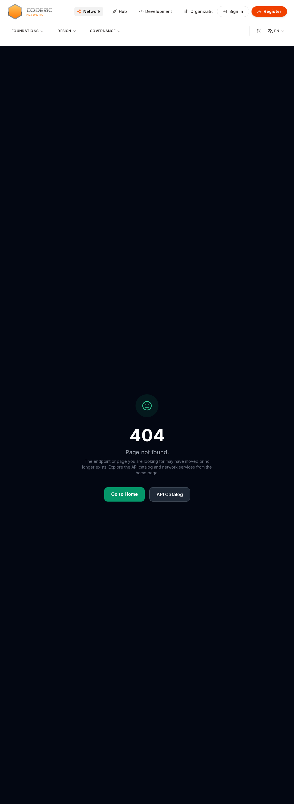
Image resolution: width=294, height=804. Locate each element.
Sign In (236, 11)
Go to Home (124, 494)
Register (272, 11)
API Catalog (169, 494)
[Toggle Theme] (258, 31)
